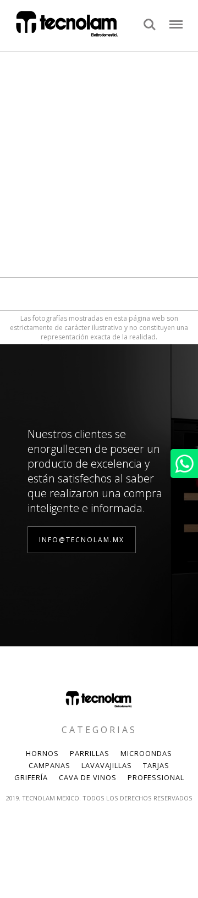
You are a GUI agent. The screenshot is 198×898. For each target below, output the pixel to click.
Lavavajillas (106, 765)
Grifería (31, 777)
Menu (176, 19)
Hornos (42, 753)
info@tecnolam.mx (81, 539)
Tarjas (156, 765)
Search (150, 19)
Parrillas (89, 753)
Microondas (146, 753)
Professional (156, 777)
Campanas (49, 765)
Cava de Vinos (88, 777)
